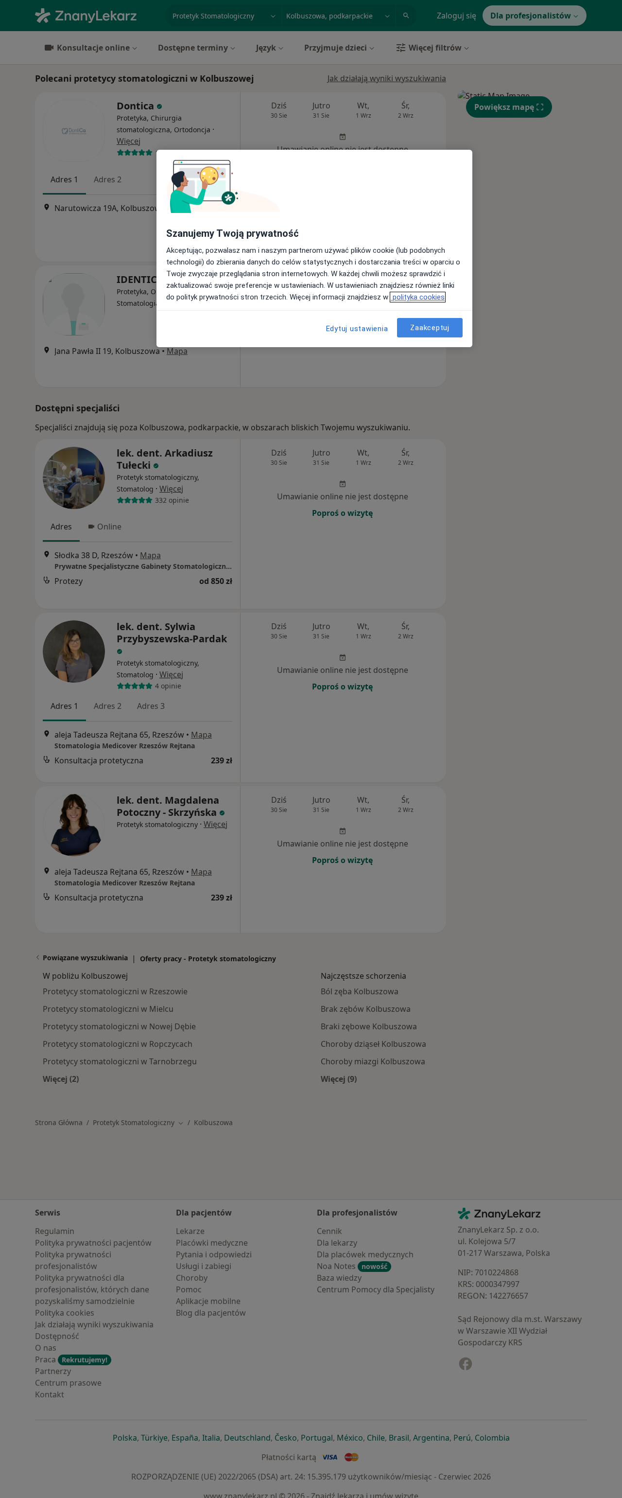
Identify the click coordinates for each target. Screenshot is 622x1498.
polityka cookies (418, 297)
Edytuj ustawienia (357, 328)
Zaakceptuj (429, 327)
